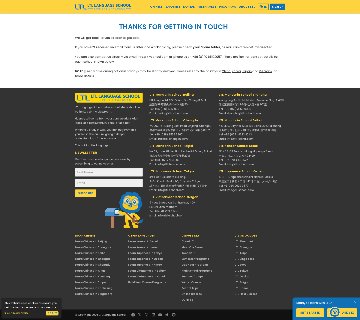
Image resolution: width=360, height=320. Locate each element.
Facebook (133, 314)
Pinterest (173, 314)
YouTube (160, 314)
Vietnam (265, 71)
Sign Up (277, 7)
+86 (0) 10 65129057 (207, 57)
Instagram (146, 314)
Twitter (139, 314)
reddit (167, 314)
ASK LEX (348, 312)
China (226, 71)
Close (355, 302)
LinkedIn (153, 314)
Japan (247, 71)
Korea (236, 71)
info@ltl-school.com (153, 57)
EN (265, 7)
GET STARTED (310, 312)
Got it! (52, 313)
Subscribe (85, 193)
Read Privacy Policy (16, 313)
